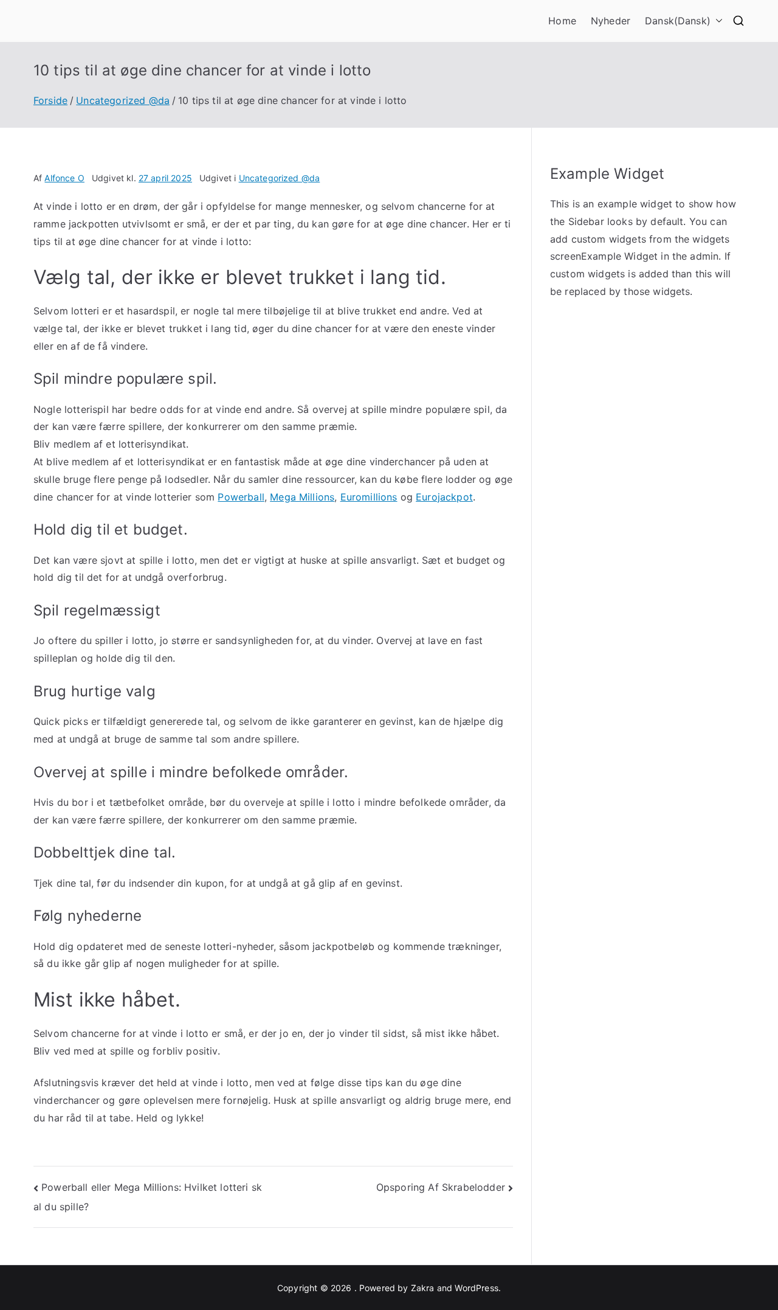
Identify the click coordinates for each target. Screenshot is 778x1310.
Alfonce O (64, 178)
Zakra (423, 1288)
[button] (717, 21)
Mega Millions (302, 497)
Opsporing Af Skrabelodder (440, 1187)
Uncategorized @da (279, 178)
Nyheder (610, 21)
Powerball (241, 497)
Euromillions (369, 497)
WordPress (476, 1288)
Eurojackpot (444, 497)
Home (562, 21)
